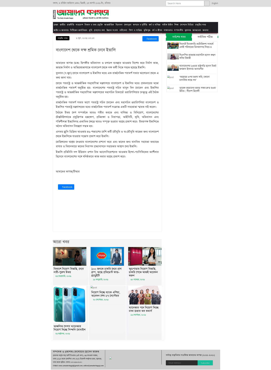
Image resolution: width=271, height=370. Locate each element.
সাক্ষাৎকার (168, 30)
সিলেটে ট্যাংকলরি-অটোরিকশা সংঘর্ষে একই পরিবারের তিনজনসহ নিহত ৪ (196, 45)
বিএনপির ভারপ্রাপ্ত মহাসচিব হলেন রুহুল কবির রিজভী (197, 56)
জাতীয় (62, 24)
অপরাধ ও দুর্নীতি (140, 24)
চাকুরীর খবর (200, 24)
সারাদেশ (79, 24)
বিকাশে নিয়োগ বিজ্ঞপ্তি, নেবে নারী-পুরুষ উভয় (69, 270)
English (214, 3)
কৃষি (90, 30)
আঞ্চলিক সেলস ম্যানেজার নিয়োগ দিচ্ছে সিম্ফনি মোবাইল (70, 328)
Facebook (151, 38)
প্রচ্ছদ (56, 24)
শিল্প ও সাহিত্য (135, 30)
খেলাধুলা (127, 24)
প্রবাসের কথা (99, 30)
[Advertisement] (171, 14)
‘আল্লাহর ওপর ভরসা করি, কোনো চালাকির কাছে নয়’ (194, 78)
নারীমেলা (123, 30)
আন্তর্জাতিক (109, 24)
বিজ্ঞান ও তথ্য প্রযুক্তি (94, 24)
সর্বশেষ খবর (179, 37)
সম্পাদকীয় (178, 30)
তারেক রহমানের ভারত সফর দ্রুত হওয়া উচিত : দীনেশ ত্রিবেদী (197, 89)
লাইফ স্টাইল (167, 24)
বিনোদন (119, 24)
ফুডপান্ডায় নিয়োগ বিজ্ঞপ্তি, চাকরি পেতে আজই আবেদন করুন (143, 272)
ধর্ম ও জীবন (157, 30)
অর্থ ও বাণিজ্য (155, 24)
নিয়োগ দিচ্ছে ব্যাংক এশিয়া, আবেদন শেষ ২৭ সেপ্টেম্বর (105, 294)
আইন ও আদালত (61, 30)
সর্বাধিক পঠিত (205, 37)
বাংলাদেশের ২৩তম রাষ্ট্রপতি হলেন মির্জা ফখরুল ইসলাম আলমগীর (197, 67)
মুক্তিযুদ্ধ (147, 30)
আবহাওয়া (197, 30)
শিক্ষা (176, 24)
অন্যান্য (206, 30)
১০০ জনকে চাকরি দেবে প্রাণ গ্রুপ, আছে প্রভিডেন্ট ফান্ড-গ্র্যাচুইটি (106, 272)
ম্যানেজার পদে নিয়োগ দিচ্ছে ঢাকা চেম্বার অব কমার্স (144, 309)
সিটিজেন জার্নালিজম (78, 30)
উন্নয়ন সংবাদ (112, 30)
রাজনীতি (70, 24)
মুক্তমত (188, 30)
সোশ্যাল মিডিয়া (187, 24)
